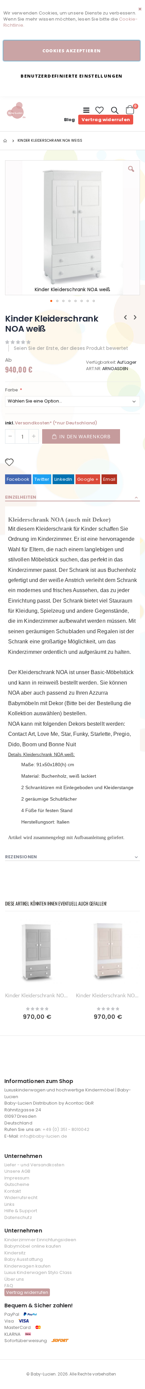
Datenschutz (18, 1217)
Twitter (41, 479)
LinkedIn (63, 479)
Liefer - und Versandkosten (34, 1165)
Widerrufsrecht (20, 1197)
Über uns (14, 1279)
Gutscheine (17, 1184)
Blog (69, 119)
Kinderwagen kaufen (27, 1266)
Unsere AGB (17, 1171)
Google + (87, 479)
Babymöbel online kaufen (32, 1246)
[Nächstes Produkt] (135, 317)
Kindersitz (15, 1253)
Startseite (5, 140)
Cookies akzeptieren (71, 51)
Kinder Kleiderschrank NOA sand (108, 995)
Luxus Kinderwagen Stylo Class (38, 1272)
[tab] (72, 497)
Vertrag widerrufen (106, 119)
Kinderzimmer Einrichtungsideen (40, 1240)
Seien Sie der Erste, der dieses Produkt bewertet (71, 348)
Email (109, 479)
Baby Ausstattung (23, 1259)
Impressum (17, 1178)
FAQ (8, 1285)
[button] (100, 110)
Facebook (18, 479)
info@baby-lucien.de (43, 1136)
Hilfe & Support (20, 1210)
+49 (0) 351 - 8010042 (65, 1129)
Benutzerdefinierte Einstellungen (71, 76)
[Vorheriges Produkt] (125, 317)
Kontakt (12, 1191)
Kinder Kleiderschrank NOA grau (37, 995)
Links (9, 1204)
